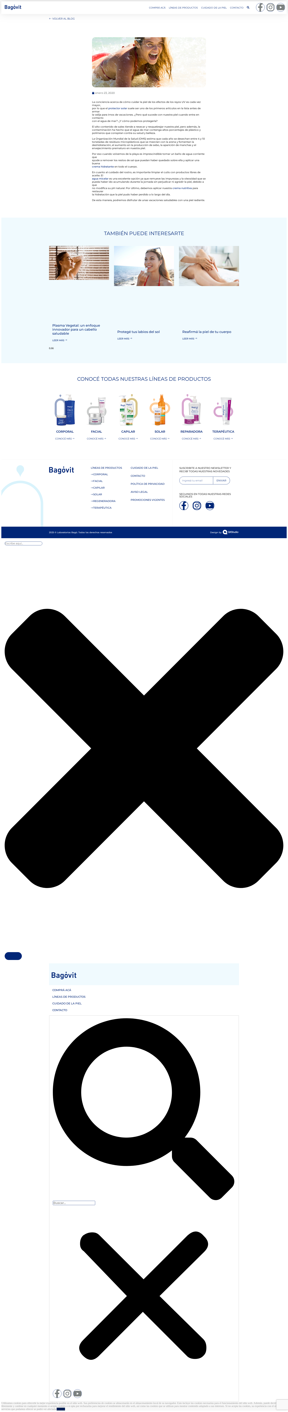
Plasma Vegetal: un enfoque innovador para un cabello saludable (76, 329)
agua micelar (100, 178)
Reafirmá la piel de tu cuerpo (206, 332)
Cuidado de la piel (214, 7)
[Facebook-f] (260, 7)
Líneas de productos (183, 7)
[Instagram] (270, 7)
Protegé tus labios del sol (138, 332)
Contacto (237, 7)
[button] (143, 1109)
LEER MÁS (58, 340)
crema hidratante (103, 166)
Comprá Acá (157, 7)
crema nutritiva (182, 188)
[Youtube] (280, 7)
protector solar (117, 108)
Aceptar (61, 1409)
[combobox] (23, 543)
